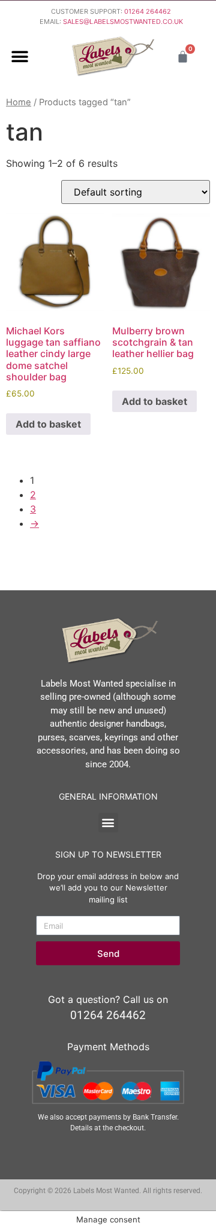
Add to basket (48, 424)
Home (18, 102)
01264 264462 (147, 11)
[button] (19, 56)
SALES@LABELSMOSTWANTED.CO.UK (123, 21)
